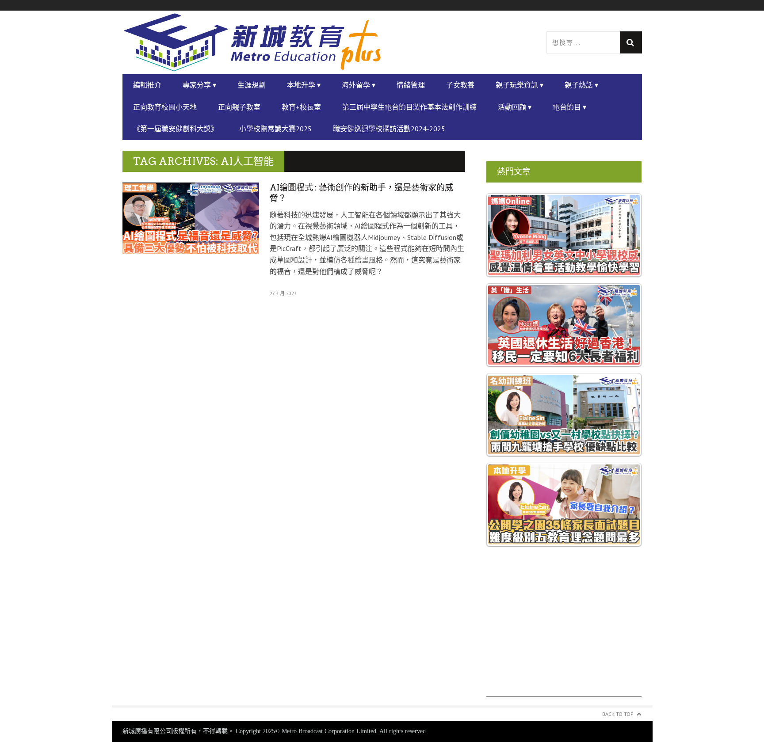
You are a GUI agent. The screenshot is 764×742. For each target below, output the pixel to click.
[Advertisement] (564, 635)
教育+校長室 (301, 107)
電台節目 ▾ (569, 107)
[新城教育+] (252, 42)
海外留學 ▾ (358, 84)
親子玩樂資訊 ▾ (519, 84)
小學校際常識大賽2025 (275, 128)
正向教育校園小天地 (165, 107)
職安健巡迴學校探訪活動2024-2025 (389, 128)
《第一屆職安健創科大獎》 (175, 128)
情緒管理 (411, 84)
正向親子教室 (239, 107)
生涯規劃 (251, 84)
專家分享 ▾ (199, 84)
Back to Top (618, 714)
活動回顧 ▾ (514, 107)
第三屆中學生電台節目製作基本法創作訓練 (409, 107)
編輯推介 (147, 84)
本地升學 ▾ (304, 84)
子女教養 (460, 84)
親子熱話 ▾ (581, 84)
